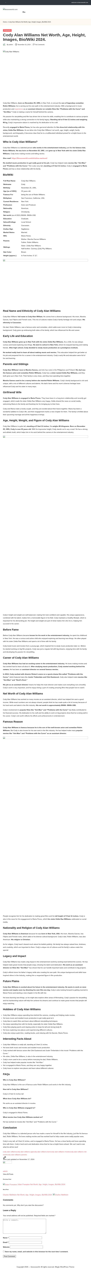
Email (5, 1242)
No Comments (40, 44)
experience (19, 109)
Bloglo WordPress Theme (64, 1267)
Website (6, 1247)
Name (6, 1238)
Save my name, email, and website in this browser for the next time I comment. (36, 1252)
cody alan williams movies (60, 1152)
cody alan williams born (42, 1152)
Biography (7, 30)
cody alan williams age (24, 1152)
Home (5, 22)
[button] (8, 1174)
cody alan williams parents (17, 1155)
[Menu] (24, 12)
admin (5, 1171)
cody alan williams (9, 1152)
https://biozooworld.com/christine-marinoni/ (29, 158)
